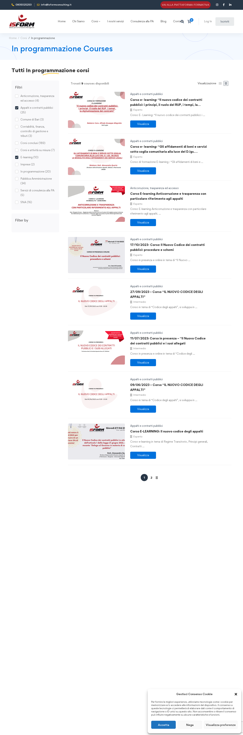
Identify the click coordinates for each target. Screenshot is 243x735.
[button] (236, 694)
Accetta (163, 725)
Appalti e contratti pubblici (36, 110)
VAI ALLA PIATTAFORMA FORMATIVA (185, 4)
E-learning (29, 157)
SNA (26, 202)
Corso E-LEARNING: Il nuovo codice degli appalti (166, 431)
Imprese (27, 164)
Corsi (23, 38)
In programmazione (35, 171)
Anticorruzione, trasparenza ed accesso (37, 98)
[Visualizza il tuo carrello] (190, 21)
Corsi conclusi (32, 143)
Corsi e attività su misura (37, 150)
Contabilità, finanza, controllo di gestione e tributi (34, 131)
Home (13, 38)
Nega (190, 725)
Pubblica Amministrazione (36, 181)
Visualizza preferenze (221, 725)
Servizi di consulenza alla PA (37, 193)
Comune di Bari (32, 119)
